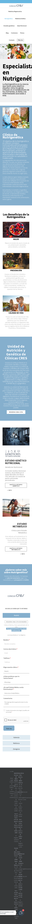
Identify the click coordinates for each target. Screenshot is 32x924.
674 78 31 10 (16, 872)
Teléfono (7, 658)
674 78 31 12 (16, 788)
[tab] (16, 615)
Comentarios (7, 698)
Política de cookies (12, 789)
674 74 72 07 (20, 794)
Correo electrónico (10, 649)
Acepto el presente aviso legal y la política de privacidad (17, 711)
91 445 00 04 (16, 784)
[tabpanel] (16, 676)
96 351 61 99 (20, 786)
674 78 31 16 (20, 790)
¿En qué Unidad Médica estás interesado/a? (13, 688)
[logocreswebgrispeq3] (16, 595)
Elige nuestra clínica (10, 667)
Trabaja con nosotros (12, 795)
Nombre (6, 640)
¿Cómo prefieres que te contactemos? (11, 677)
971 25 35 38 (16, 869)
